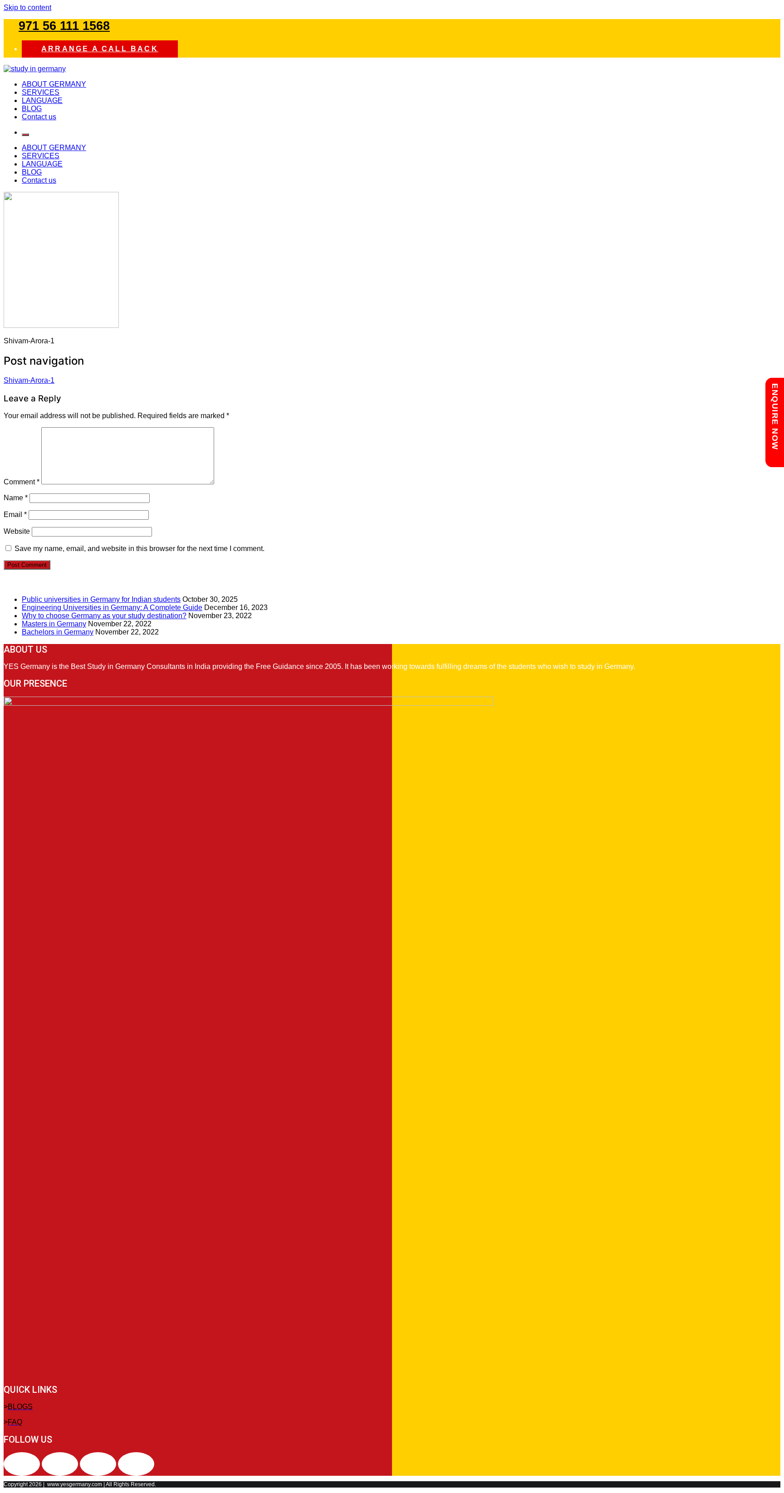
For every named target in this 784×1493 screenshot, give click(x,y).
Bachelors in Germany (57, 632)
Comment (21, 482)
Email (15, 514)
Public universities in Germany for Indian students (101, 599)
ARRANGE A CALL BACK (99, 49)
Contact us (39, 117)
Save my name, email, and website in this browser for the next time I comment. (140, 548)
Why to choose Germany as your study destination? (104, 616)
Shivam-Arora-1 (29, 380)
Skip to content (27, 7)
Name (16, 498)
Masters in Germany (54, 624)
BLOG (32, 108)
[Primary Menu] (25, 134)
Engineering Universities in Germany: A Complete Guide (112, 607)
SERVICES (40, 92)
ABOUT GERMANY (54, 84)
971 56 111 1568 (64, 26)
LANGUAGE (42, 100)
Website (17, 531)
